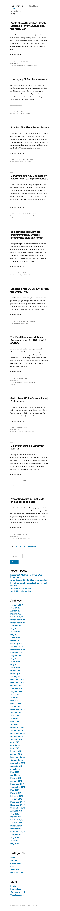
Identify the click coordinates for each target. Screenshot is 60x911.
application (22, 65)
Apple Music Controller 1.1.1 (22, 588)
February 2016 (16, 820)
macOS (28, 65)
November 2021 (17, 682)
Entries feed (15, 889)
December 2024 (17, 620)
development (15, 63)
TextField (12, 384)
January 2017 (16, 799)
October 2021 (16, 685)
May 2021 (14, 700)
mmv (13, 61)
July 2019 (14, 742)
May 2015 (14, 844)
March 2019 (15, 751)
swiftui (35, 65)
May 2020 (14, 721)
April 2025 (15, 611)
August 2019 (16, 739)
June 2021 (15, 697)
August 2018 (16, 766)
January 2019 (16, 754)
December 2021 (17, 679)
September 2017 (17, 787)
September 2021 (17, 688)
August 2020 (16, 712)
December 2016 (17, 802)
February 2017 (16, 796)
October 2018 (16, 760)
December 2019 (17, 733)
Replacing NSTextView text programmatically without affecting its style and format (26, 234)
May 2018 (14, 772)
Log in (13, 886)
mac (13, 161)
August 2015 (16, 835)
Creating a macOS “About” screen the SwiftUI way (29, 290)
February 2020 (17, 727)
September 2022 (18, 653)
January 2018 (16, 781)
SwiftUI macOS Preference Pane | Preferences (29, 400)
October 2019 (16, 736)
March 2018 (15, 778)
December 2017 (17, 784)
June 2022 (15, 662)
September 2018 (17, 763)
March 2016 (15, 817)
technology (15, 869)
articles (31, 159)
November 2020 (17, 709)
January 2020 (16, 730)
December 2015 (17, 826)
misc (12, 866)
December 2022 (17, 650)
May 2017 (14, 790)
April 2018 (15, 775)
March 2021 (15, 703)
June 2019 (15, 745)
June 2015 (15, 841)
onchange (19, 382)
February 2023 (16, 644)
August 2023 (16, 626)
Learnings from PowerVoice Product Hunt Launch (28, 584)
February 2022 (16, 673)
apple (12, 857)
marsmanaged (19, 161)
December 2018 (17, 757)
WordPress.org (17, 895)
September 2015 (17, 832)
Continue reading (17, 55)
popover (25, 382)
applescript (15, 65)
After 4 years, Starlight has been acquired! (29, 580)
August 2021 (16, 691)
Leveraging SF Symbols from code (29, 79)
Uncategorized (17, 872)
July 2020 (14, 715)
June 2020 (15, 718)
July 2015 (14, 838)
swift (31, 65)
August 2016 (16, 811)
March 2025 (15, 614)
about (13, 323)
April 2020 (15, 724)
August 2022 (16, 655)
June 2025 (15, 608)
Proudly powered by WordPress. (28, 905)
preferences (20, 431)
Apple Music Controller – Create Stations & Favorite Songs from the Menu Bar (28, 25)
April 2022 (15, 667)
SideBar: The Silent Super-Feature (29, 127)
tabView (34, 431)
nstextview (15, 275)
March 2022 (15, 670)
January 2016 (16, 823)
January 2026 (16, 605)
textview (28, 275)
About (12, 9)
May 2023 (14, 635)
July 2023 (14, 629)
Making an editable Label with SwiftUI (27, 447)
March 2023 (15, 641)
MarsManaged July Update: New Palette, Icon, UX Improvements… (29, 177)
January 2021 (16, 706)
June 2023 (15, 632)
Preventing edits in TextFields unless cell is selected (27, 500)
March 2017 (15, 793)
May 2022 (14, 664)
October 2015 (16, 829)
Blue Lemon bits (16, 6)
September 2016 (17, 808)
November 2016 (17, 805)
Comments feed (17, 892)
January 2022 (16, 676)
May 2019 (14, 748)
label (13, 485)
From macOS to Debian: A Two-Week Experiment (26, 576)
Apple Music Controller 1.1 (21, 591)
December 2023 (17, 623)
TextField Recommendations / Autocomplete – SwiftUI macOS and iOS (28, 340)
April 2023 (15, 638)
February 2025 (16, 617)
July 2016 (14, 814)
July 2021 (14, 694)
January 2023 (16, 647)
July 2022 (14, 658)
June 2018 (15, 769)
